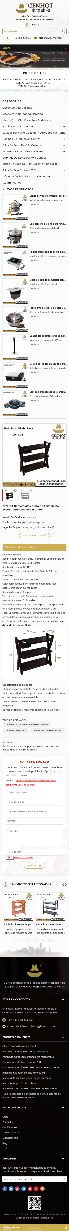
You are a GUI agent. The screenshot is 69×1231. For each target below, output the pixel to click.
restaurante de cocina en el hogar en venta (26, 1078)
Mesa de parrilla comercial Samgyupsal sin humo (48, 280)
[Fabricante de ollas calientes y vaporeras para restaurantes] (15, 319)
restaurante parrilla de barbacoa (20, 1083)
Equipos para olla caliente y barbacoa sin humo (33, 133)
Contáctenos (9, 1127)
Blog (4, 1143)
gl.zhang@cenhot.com (50, 38)
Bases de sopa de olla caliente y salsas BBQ (31, 164)
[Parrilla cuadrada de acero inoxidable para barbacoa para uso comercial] (15, 263)
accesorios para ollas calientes (43, 79)
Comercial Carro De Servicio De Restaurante (27, 724)
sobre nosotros (10, 1133)
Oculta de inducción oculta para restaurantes (48, 364)
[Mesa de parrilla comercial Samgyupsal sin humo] (15, 291)
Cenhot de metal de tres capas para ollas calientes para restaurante (50, 924)
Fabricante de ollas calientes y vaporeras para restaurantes (48, 308)
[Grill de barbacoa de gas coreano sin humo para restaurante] (15, 403)
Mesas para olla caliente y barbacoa (26, 120)
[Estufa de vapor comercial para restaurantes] (15, 207)
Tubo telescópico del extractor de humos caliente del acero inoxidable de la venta (31, 1095)
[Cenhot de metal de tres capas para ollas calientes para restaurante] (50, 906)
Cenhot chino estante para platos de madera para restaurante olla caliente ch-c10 (30, 748)
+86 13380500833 (22, 38)
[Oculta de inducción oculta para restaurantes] (15, 375)
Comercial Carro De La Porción (47, 730)
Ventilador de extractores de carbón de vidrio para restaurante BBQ (48, 336)
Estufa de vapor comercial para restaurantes (48, 196)
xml (4, 1148)
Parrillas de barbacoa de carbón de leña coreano (29, 1089)
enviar (32, 865)
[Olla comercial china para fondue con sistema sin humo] (15, 235)
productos (7, 1122)
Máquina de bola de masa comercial (26, 176)
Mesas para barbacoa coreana (22, 114)
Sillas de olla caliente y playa (21, 170)
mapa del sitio (10, 1138)
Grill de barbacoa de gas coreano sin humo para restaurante (48, 392)
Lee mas (34, 204)
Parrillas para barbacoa (17, 126)
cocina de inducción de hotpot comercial (25, 1052)
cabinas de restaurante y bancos (24, 158)
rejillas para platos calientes (33, 83)
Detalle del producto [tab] (19, 547)
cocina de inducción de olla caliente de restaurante (30, 1067)
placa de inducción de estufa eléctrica (23, 1073)
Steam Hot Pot (11, 183)
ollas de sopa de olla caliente (22, 145)
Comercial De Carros (16, 730)
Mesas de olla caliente (17, 108)
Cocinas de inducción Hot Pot (21, 139)
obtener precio (32, 535)
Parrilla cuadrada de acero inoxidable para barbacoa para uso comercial (48, 252)
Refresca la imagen (23, 857)
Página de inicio (12, 79)
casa (5, 1117)
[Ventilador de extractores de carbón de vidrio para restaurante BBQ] (15, 347)
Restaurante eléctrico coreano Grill (21, 1062)
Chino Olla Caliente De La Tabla (19, 1046)
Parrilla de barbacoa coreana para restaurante (28, 1057)
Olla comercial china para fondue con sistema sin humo (48, 224)
